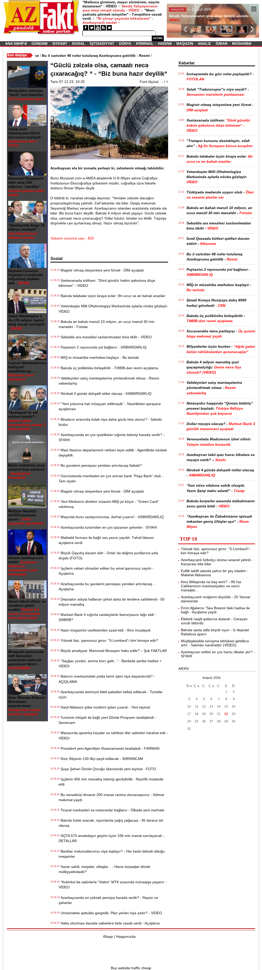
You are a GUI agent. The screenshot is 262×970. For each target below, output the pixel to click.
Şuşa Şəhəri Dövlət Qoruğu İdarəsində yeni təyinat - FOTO (107, 769)
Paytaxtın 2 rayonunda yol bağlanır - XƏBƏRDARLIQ (103, 347)
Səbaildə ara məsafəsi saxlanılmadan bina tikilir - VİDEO (105, 337)
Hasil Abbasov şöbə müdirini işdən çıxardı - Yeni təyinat (104, 707)
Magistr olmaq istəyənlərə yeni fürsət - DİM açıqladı (101, 270)
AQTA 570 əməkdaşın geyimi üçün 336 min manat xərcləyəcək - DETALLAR (111, 838)
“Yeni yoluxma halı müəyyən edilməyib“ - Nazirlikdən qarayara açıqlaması (110, 406)
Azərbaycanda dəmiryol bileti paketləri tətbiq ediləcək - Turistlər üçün (111, 694)
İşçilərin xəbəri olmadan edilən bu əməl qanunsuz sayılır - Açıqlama (106, 570)
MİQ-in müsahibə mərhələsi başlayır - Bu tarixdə (99, 357)
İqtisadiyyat (102, 43)
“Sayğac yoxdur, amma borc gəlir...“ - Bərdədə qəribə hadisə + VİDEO (110, 663)
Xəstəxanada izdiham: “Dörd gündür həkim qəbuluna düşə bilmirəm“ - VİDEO (107, 283)
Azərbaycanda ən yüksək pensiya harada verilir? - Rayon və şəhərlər (108, 900)
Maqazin (184, 43)
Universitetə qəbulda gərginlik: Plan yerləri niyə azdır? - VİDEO (110, 913)
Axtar (157, 38)
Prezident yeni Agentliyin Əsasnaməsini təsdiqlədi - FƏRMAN (109, 748)
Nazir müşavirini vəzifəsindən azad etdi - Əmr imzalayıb (104, 630)
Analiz (204, 43)
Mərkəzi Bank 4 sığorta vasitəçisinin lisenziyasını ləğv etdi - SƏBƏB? (107, 617)
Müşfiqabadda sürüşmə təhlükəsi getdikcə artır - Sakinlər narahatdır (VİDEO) (215, 643)
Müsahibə (241, 43)
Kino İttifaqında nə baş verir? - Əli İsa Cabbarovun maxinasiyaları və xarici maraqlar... (211, 586)
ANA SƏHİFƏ (16, 43)
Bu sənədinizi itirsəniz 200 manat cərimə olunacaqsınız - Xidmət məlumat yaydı (111, 797)
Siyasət (59, 43)
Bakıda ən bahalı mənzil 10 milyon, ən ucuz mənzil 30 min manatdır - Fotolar (107, 324)
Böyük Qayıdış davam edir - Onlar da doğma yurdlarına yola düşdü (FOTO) (108, 555)
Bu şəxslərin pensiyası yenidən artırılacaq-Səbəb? (100, 465)
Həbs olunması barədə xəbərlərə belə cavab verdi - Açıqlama (109, 923)
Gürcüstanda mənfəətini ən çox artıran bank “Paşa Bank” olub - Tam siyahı (111, 478)
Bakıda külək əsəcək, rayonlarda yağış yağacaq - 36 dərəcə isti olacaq (111, 822)
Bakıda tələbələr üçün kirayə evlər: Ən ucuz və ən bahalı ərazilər (112, 296)
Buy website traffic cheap (131, 968)
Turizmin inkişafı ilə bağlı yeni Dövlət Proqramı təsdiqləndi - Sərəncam (107, 720)
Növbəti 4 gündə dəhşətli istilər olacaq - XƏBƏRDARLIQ (105, 393)
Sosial (78, 43)
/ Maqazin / (178, 9)
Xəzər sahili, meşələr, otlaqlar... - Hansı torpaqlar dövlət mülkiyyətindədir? (104, 869)
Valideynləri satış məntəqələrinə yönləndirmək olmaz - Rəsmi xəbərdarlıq (109, 380)
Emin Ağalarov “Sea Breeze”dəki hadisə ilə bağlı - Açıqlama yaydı (215, 610)
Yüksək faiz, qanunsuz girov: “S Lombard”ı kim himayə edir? (108, 640)
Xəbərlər (186, 63)
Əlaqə (108, 936)
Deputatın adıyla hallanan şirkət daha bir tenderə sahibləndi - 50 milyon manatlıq (112, 601)
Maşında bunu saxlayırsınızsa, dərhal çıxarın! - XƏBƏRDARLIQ (111, 517)
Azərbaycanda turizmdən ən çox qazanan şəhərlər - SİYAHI (108, 527)
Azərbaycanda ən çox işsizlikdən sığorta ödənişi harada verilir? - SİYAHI (112, 437)
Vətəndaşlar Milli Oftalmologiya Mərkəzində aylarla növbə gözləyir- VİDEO (113, 308)
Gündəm (39, 43)
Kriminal (145, 43)
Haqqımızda (126, 936)
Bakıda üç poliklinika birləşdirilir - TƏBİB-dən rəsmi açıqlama (108, 368)
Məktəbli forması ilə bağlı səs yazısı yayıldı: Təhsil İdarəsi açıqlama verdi (106, 540)
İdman (221, 43)
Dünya (125, 43)
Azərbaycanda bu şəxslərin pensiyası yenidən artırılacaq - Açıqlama (106, 586)
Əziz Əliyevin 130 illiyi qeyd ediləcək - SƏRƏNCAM (101, 759)
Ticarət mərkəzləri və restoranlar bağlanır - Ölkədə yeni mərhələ (111, 810)
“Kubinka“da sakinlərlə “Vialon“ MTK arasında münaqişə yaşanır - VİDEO (113, 884)
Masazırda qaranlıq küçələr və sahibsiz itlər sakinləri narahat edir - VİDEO (113, 735)
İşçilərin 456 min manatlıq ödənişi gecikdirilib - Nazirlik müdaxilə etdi (111, 781)
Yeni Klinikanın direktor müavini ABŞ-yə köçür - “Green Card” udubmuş (109, 504)
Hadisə (165, 43)
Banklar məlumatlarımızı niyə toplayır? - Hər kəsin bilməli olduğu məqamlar (112, 853)
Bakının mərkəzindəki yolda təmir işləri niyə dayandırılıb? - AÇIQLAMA (107, 678)
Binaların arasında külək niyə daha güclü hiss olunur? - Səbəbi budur (110, 422)
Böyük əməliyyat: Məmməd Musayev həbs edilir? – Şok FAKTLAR (113, 651)
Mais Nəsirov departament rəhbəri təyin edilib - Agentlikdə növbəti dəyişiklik (113, 452)
